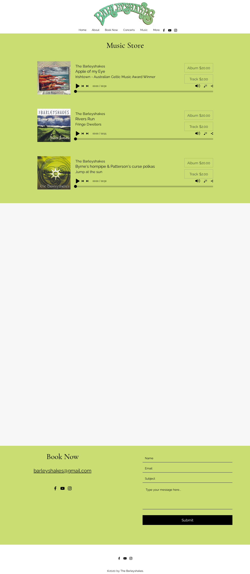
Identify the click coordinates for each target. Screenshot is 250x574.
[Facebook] (164, 30)
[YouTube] (170, 30)
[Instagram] (176, 30)
